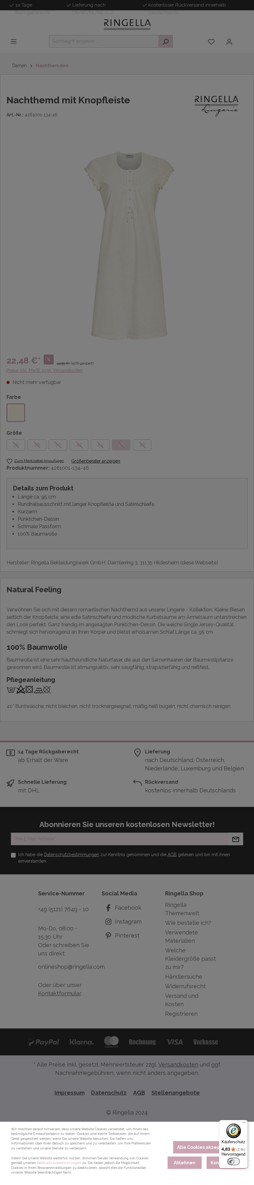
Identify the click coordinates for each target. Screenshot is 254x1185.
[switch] (233, 1161)
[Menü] (244, 1123)
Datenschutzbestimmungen (59, 1163)
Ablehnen (184, 1162)
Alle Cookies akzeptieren (205, 1147)
